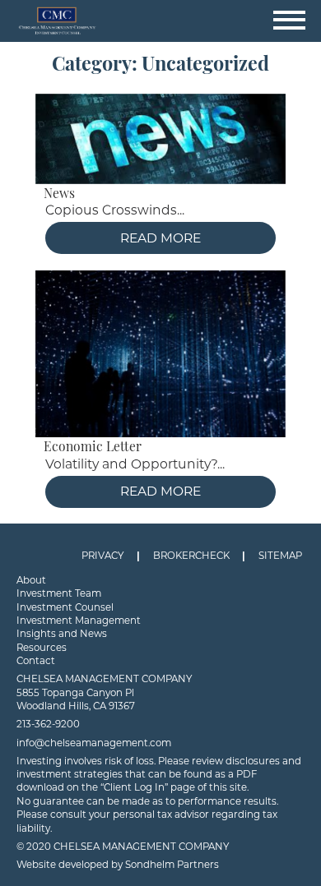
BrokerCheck (191, 555)
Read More (160, 238)
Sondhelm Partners (172, 864)
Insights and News (61, 633)
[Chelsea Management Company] (160, 21)
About (31, 580)
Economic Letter (93, 448)
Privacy (102, 555)
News (59, 194)
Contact (35, 661)
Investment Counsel (65, 607)
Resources (41, 647)
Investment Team (58, 593)
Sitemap (280, 555)
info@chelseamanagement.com (93, 743)
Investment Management (78, 620)
